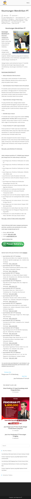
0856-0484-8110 (13, 279)
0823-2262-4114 (13, 301)
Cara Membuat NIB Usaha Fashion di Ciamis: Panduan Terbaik (15, 454)
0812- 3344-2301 (13, 263)
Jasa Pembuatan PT (9, 17)
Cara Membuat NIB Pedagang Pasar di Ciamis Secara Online (15, 461)
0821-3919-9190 (13, 333)
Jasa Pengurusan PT (22, 364)
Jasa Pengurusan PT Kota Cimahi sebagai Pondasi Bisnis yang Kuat (15, 427)
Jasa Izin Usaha (7, 363)
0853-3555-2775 (13, 286)
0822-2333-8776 (13, 318)
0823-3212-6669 (13, 311)
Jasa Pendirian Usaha (21, 19)
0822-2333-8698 (13, 343)
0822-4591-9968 (12, 234)
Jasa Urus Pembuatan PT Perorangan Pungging (15, 435)
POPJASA (25, 252)
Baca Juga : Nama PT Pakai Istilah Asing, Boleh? (13, 218)
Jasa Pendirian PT (20, 17)
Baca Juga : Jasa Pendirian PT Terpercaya (12, 148)
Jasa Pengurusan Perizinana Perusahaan (13, 20)
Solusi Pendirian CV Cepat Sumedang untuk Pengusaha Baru (15, 389)
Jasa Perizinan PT (16, 22)
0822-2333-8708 (13, 326)
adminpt (6, 15)
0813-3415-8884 (13, 294)
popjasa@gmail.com (11, 236)
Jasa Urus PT (15, 23)
